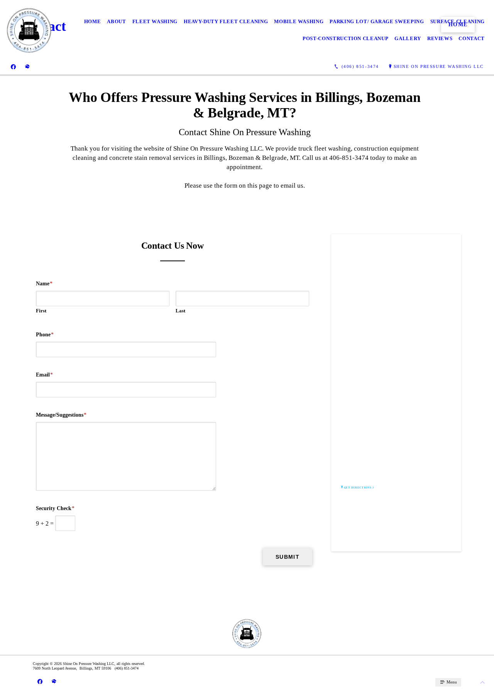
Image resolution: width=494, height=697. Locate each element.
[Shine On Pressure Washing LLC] (29, 30)
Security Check (55, 508)
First (41, 311)
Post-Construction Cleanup (345, 38)
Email (44, 375)
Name (44, 284)
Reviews (440, 38)
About (116, 21)
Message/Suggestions (61, 415)
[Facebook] (13, 67)
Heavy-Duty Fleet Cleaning (226, 21)
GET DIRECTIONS (358, 487)
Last (180, 311)
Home (92, 21)
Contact (471, 38)
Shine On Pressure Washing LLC (439, 66)
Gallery (407, 38)
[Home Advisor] (27, 67)
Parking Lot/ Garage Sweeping (377, 21)
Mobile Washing (298, 21)
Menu (451, 682)
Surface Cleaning (457, 21)
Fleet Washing (155, 21)
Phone (45, 334)
